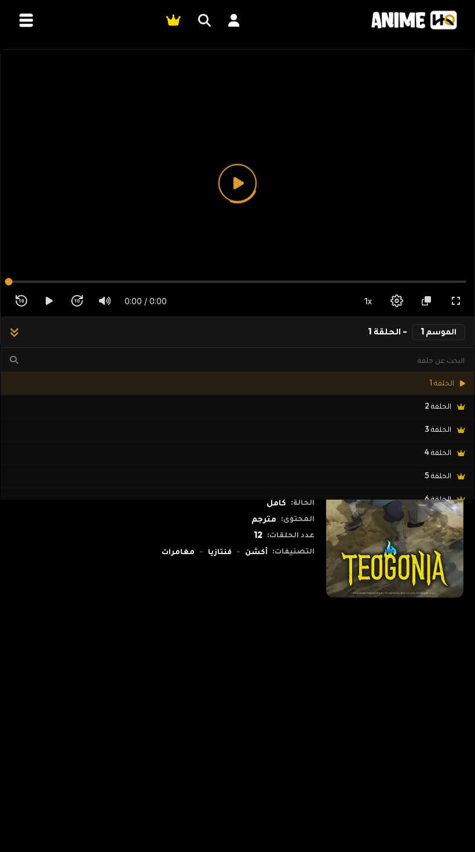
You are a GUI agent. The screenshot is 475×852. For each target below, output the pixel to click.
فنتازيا (220, 551)
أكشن (256, 551)
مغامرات (178, 551)
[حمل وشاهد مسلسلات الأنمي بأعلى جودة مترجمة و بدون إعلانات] (414, 20)
